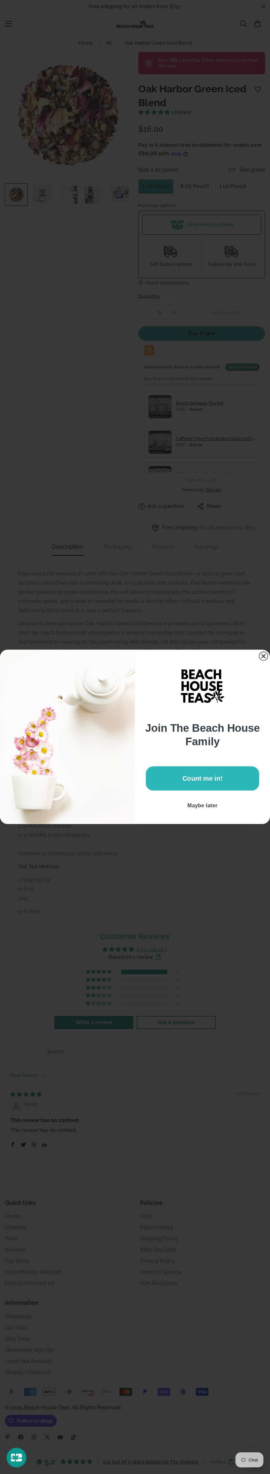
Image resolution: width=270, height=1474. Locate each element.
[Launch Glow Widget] (16, 1457)
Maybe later (202, 806)
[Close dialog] (263, 656)
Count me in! (202, 778)
